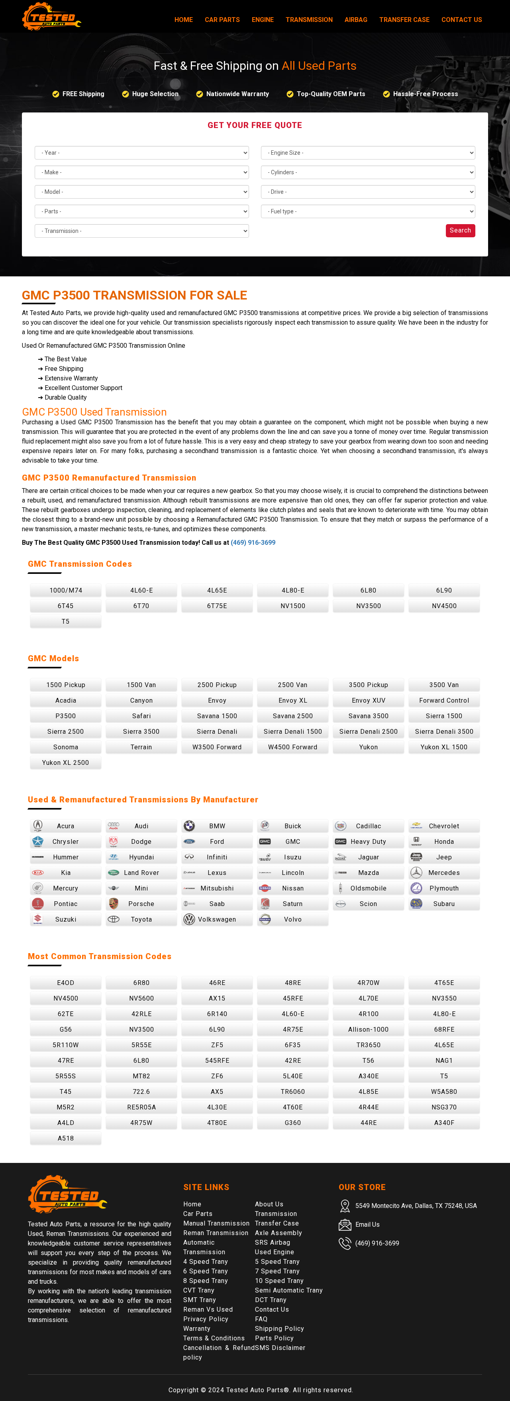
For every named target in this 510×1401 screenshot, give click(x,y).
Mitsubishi (217, 888)
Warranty (197, 1328)
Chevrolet (444, 826)
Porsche (141, 904)
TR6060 (293, 1092)
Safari (141, 716)
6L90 (444, 590)
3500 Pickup (368, 685)
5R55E (141, 1045)
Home (184, 20)
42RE (293, 1060)
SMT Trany (199, 1300)
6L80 (369, 590)
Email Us (367, 1224)
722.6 (141, 1092)
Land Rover (141, 873)
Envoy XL (293, 700)
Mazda (368, 873)
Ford (217, 841)
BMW (217, 826)
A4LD (66, 1123)
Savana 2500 (293, 716)
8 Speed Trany (205, 1281)
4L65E (217, 590)
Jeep (444, 857)
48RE (293, 983)
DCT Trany (271, 1300)
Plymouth (444, 888)
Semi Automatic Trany (289, 1290)
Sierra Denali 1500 (293, 731)
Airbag (356, 20)
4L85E (369, 1092)
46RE (217, 983)
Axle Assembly (278, 1233)
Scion (368, 904)
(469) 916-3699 (253, 542)
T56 (369, 1060)
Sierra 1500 (444, 716)
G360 (293, 1123)
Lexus (217, 873)
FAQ (261, 1319)
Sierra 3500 (141, 731)
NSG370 (444, 1107)
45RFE (293, 998)
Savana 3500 (369, 716)
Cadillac (368, 826)
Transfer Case (404, 20)
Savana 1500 (217, 716)
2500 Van (293, 685)
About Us (269, 1204)
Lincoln (293, 873)
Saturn (293, 904)
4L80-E (293, 590)
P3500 (65, 716)
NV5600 (141, 998)
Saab (217, 904)
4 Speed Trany (205, 1261)
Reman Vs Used (208, 1309)
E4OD (66, 983)
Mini (141, 888)
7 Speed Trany (277, 1271)
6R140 (217, 1014)
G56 (66, 1029)
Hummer (66, 857)
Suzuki (65, 919)
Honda (444, 841)
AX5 (217, 1092)
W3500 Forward (217, 747)
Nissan (293, 888)
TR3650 (369, 1045)
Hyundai (141, 857)
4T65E (444, 983)
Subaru (444, 904)
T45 (66, 1092)
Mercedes (444, 873)
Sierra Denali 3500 (444, 731)
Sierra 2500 (65, 731)
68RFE (444, 1029)
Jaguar (368, 857)
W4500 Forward (293, 747)
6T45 (66, 606)
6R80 (141, 983)
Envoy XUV (369, 700)
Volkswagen (217, 919)
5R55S (65, 1076)
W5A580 (444, 1092)
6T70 (141, 606)
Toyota (141, 919)
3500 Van (444, 685)
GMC (293, 841)
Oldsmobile (369, 888)
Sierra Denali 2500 (368, 731)
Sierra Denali (217, 731)
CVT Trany (199, 1290)
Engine (263, 20)
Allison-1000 (368, 1029)
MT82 (142, 1076)
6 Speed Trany (205, 1271)
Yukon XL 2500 (65, 763)
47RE (66, 1060)
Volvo (293, 919)
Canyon (141, 700)
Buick (293, 826)
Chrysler (66, 841)
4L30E (217, 1107)
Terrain (141, 747)
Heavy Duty (368, 841)
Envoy (217, 700)
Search (460, 230)
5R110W (66, 1045)
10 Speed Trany (279, 1281)
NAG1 (444, 1060)
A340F (444, 1123)
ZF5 (217, 1045)
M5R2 (66, 1107)
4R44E (369, 1107)
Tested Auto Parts (255, 1390)
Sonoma (65, 747)
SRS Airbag (272, 1242)
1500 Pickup (66, 685)
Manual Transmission (216, 1223)
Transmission (309, 20)
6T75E (217, 606)
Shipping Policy (279, 1328)
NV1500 (293, 606)
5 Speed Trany (277, 1261)
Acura (66, 826)
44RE (369, 1123)
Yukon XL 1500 (444, 747)
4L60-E (141, 590)
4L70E (369, 998)
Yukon (368, 747)
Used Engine (274, 1252)
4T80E (217, 1123)
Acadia (65, 700)
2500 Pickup (217, 685)
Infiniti (217, 857)
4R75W (141, 1123)
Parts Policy (274, 1338)
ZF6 (217, 1076)
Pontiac (66, 904)
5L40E (293, 1076)
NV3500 (368, 606)
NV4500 (444, 606)
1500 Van (141, 685)
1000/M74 (65, 590)
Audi (142, 826)
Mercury (65, 888)
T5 (66, 621)
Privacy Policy (206, 1319)
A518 (66, 1138)
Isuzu (293, 857)
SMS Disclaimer (280, 1348)
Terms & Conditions (214, 1338)
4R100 (369, 1014)
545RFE (217, 1060)
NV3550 (444, 998)
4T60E (293, 1107)
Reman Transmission (216, 1233)
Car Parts (222, 20)
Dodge (141, 841)
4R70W (368, 983)
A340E (369, 1076)
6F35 (293, 1045)
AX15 (217, 998)
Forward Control (444, 700)
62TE (66, 1014)
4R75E (293, 1029)
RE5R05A (141, 1107)
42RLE (141, 1014)
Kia (66, 873)
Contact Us (461, 20)
